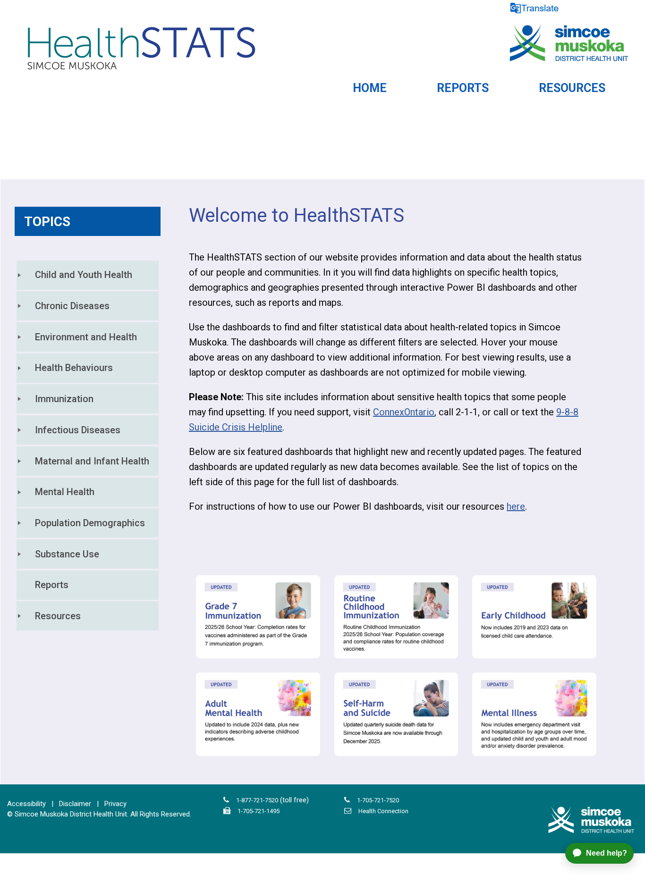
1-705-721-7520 (378, 800)
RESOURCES (572, 88)
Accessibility (26, 803)
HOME (370, 88)
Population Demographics (90, 523)
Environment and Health (86, 337)
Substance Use (67, 554)
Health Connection (383, 811)
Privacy (115, 803)
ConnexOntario (403, 412)
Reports (51, 584)
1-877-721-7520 (257, 800)
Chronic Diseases (72, 305)
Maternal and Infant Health (92, 461)
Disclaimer (75, 803)
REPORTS (463, 88)
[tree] (88, 445)
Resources (58, 616)
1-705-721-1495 (259, 811)
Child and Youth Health (83, 274)
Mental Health (64, 491)
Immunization (64, 398)
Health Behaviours (74, 367)
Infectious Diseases (77, 430)
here (516, 506)
